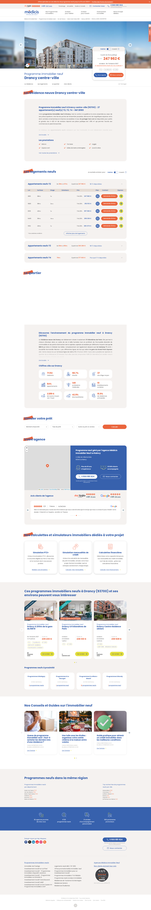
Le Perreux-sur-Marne (110, 799)
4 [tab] (74, 67)
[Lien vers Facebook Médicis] (25, 842)
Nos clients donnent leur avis (105, 866)
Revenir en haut (75, 905)
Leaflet (41, 489)
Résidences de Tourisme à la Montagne (67, 881)
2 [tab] (71, 67)
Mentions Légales (50, 900)
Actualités (70, 6)
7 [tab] (79, 67)
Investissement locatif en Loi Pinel (35, 869)
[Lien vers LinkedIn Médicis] (33, 842)
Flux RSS (103, 900)
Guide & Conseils (80, 6)
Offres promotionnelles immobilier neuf (68, 869)
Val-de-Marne (30, 792)
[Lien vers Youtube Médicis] (37, 842)
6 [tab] (78, 67)
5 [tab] (76, 67)
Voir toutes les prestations (48, 153)
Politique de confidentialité (64, 900)
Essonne (28, 797)
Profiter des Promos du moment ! (102, 2)
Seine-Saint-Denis (31, 794)
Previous (21, 45)
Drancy (106, 796)
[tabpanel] (75, 45)
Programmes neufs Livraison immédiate (68, 878)
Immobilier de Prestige (32, 866)
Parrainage (62, 6)
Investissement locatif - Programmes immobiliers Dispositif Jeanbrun (37, 872)
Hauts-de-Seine (30, 790)
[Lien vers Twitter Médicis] (29, 842)
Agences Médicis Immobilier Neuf (107, 863)
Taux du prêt (56, 427)
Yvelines (28, 796)
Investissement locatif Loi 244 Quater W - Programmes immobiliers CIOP (38, 886)
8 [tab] (81, 67)
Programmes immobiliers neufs (36, 863)
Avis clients (96, 900)
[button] (47, 466)
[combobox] (88, 427)
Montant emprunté (32, 427)
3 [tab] (72, 67)
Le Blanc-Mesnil (108, 794)
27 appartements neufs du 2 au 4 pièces (108, 65)
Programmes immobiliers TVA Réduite (67, 876)
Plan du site (88, 900)
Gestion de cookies (78, 900)
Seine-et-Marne (30, 799)
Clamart (106, 797)
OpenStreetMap (53, 489)
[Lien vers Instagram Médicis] (40, 842)
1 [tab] (69, 67)
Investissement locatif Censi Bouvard (37, 880)
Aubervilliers (107, 790)
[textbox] (89, 427)
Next (130, 45)
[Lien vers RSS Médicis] (44, 842)
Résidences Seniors (61, 883)
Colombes (107, 792)
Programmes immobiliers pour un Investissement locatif (65, 872)
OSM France (67, 489)
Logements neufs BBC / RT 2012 (65, 866)
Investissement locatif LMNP (34, 882)
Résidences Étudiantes (62, 886)
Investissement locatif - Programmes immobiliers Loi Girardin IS (37, 876)
